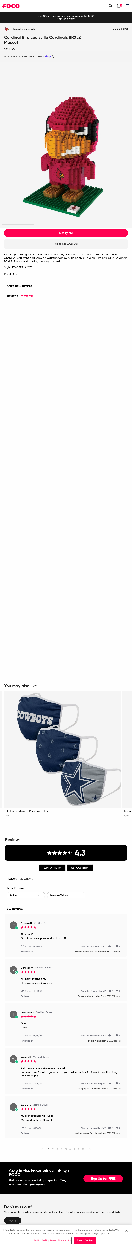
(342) (125, 29)
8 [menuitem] (78, 1149)
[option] (66, 17)
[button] (27, 946)
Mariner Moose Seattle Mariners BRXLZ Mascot (98, 952)
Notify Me (66, 233)
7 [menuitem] (74, 1149)
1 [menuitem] (49, 1149)
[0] (118, 6)
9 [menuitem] (83, 1149)
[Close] (126, 1230)
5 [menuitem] (66, 1149)
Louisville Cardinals (24, 29)
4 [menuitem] (61, 1149)
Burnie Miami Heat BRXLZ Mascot (104, 1041)
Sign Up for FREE (103, 1178)
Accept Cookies (85, 1240)
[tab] (52, 867)
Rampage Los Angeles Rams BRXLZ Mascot (99, 996)
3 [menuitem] (57, 1149)
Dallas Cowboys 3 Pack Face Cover (28, 811)
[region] (66, 1236)
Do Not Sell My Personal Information (53, 1240)
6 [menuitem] (70, 1149)
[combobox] (26, 895)
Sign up (12, 1220)
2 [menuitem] (53, 1149)
